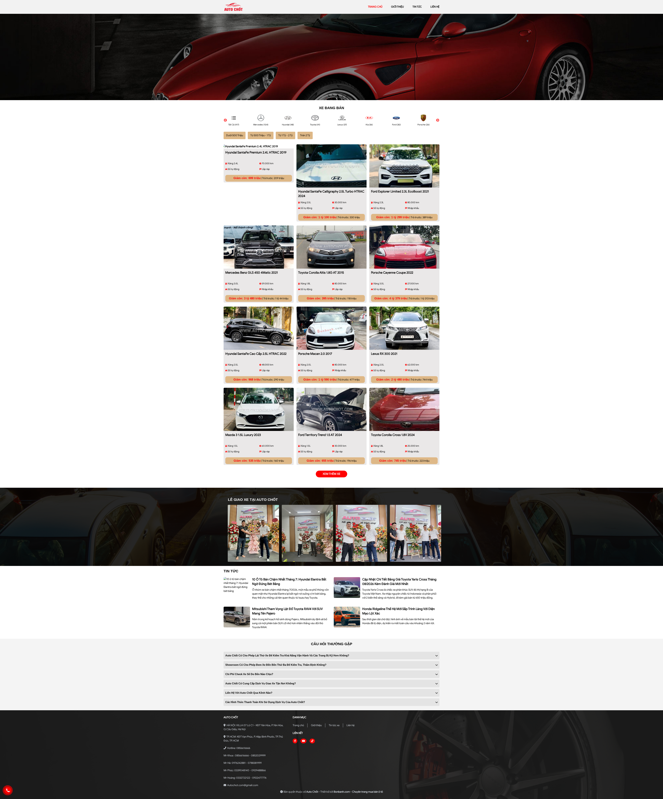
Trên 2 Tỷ (305, 135)
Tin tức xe (334, 725)
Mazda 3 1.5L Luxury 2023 (243, 435)
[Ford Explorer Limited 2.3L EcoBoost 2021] (404, 165)
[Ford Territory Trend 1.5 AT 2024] (331, 409)
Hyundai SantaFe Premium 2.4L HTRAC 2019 (255, 152)
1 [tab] (326, 98)
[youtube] (303, 741)
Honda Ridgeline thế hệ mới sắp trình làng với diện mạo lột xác (398, 611)
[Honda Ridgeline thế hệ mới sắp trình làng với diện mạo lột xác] (347, 617)
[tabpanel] (331, 57)
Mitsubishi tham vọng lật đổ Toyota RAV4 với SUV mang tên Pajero (287, 611)
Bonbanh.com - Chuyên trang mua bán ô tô (358, 791)
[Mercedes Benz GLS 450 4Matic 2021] (259, 247)
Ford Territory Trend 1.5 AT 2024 (320, 435)
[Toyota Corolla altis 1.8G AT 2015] (331, 247)
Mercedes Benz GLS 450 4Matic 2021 (251, 273)
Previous (225, 120)
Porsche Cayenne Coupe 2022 (392, 273)
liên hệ (434, 6)
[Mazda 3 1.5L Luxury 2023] (259, 409)
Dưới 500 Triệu (234, 135)
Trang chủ (298, 725)
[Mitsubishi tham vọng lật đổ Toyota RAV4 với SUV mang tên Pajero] (237, 617)
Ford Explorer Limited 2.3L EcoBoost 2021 (400, 191)
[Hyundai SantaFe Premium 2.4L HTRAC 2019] (259, 146)
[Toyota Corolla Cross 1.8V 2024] (404, 409)
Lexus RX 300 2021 (384, 354)
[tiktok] (312, 741)
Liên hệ (350, 725)
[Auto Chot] (248, 6)
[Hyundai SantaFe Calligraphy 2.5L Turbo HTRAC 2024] (331, 165)
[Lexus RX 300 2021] (404, 328)
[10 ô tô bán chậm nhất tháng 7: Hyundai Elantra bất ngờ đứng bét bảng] (237, 585)
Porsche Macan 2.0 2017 (315, 354)
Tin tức (417, 6)
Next (437, 120)
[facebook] (295, 741)
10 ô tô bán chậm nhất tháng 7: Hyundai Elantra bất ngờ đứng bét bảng (289, 581)
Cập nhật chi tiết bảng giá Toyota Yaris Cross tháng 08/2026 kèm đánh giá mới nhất (399, 581)
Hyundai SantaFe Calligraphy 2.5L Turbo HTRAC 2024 (331, 194)
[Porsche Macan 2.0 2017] (331, 328)
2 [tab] (331, 98)
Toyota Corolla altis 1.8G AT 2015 (321, 273)
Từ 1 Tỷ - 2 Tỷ (285, 135)
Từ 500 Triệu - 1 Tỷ (260, 135)
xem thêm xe (331, 474)
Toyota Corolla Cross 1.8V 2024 (393, 435)
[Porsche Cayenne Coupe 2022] (404, 247)
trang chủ (375, 6)
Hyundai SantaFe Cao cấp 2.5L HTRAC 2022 (255, 354)
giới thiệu (397, 6)
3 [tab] (336, 98)
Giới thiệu (316, 725)
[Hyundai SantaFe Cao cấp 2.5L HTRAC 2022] (259, 328)
